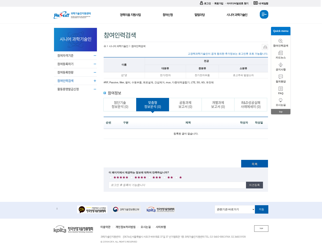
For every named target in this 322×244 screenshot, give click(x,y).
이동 (261, 209)
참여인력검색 (65, 80)
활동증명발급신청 (68, 89)
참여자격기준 (65, 55)
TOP (261, 228)
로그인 (207, 3)
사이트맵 (161, 227)
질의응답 (281, 81)
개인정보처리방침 (126, 227)
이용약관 (105, 227)
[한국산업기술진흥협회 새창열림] (161, 209)
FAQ (280, 93)
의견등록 (254, 185)
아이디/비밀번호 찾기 (238, 3)
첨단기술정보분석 (120, 104)
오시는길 (281, 104)
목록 (255, 164)
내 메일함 (263, 3)
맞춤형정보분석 (152, 104)
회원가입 (218, 3)
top (280, 111)
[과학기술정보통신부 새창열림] (127, 209)
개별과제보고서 (218, 104)
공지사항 (281, 69)
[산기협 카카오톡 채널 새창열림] (92, 210)
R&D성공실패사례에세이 (251, 104)
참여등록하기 (65, 64)
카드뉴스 (281, 57)
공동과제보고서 (185, 104)
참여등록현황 (65, 72)
